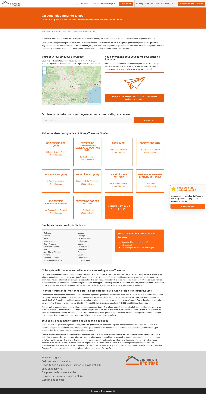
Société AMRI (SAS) (56, 174)
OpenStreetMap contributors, (87, 104)
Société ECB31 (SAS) (87, 174)
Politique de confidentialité (56, 361)
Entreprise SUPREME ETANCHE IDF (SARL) (150, 175)
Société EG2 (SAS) (150, 143)
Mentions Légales (51, 357)
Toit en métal (126, 244)
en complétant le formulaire (113, 337)
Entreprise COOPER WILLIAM (87, 202)
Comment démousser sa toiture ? (134, 242)
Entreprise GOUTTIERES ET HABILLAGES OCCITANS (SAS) (87, 146)
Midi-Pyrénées (72, 31)
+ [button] (44, 69)
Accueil (44, 31)
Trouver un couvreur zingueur (57, 31)
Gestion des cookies (53, 379)
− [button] (44, 72)
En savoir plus (187, 206)
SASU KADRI (118, 143)
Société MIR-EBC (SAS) (55, 144)
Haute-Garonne (83, 31)
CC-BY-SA (98, 104)
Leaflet (71, 104)
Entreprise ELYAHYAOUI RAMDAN (55, 202)
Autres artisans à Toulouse (118, 207)
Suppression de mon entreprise (59, 372)
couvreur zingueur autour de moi (73, 60)
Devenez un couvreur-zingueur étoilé (62, 376)
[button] (85, 4)
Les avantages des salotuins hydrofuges (137, 247)
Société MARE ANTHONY (119, 175)
